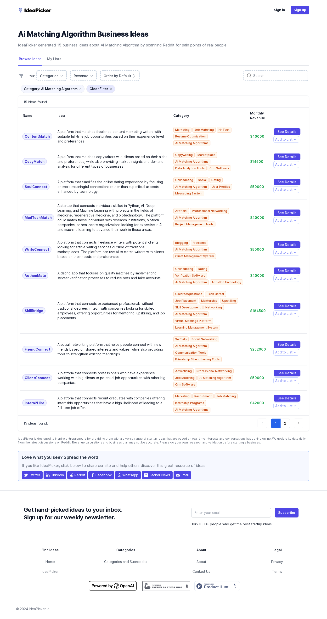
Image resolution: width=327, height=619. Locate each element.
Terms (277, 571)
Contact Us (201, 571)
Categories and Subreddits (125, 562)
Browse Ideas (30, 59)
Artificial (181, 211)
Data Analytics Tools (190, 168)
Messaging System (188, 193)
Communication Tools (190, 352)
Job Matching (204, 129)
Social (202, 180)
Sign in (279, 10)
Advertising (183, 371)
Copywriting (184, 155)
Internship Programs (189, 403)
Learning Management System (196, 327)
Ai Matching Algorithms (192, 143)
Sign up (300, 10)
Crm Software (219, 168)
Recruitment (203, 396)
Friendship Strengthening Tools (197, 359)
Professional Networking (209, 211)
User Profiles (221, 186)
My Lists (54, 59)
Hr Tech (224, 129)
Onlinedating (184, 180)
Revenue (81, 76)
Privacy (277, 562)
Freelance (199, 242)
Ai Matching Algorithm (191, 186)
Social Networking (204, 339)
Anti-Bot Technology (226, 282)
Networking (213, 307)
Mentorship (209, 300)
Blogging (181, 242)
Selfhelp (181, 339)
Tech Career (215, 294)
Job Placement (185, 300)
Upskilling (229, 300)
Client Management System (194, 256)
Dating (216, 180)
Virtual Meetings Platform (193, 321)
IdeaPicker (50, 571)
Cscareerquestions (188, 294)
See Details (287, 132)
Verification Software (190, 275)
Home (50, 562)
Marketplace (206, 155)
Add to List (284, 140)
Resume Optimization (190, 136)
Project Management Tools (194, 224)
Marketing (182, 129)
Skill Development (188, 307)
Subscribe (286, 513)
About (201, 562)
